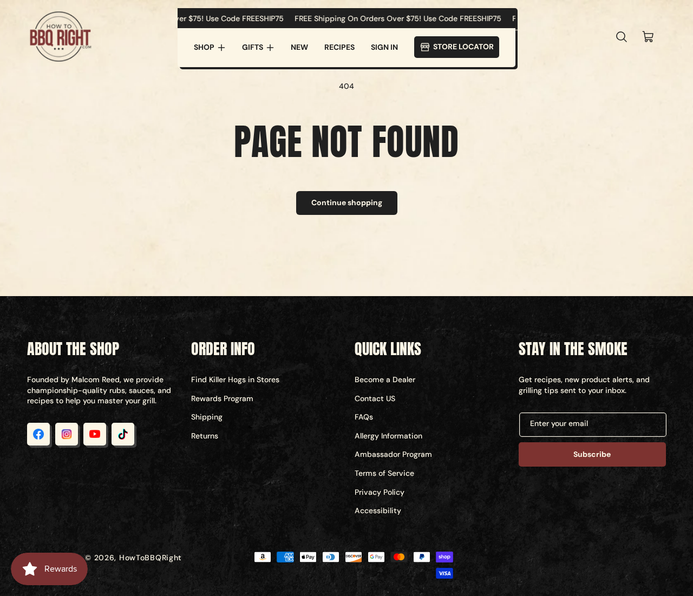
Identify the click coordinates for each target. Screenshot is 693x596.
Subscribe (592, 454)
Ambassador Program (393, 454)
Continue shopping (346, 202)
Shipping (207, 417)
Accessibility (378, 510)
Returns (204, 436)
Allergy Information (388, 436)
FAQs (364, 417)
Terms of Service (384, 473)
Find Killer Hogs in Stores (235, 379)
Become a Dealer (385, 379)
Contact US (375, 398)
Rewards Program (222, 398)
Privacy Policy (379, 492)
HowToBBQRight (150, 557)
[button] (210, 47)
